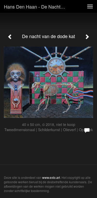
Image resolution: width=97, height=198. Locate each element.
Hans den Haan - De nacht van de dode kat (37, 6)
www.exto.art (51, 177)
